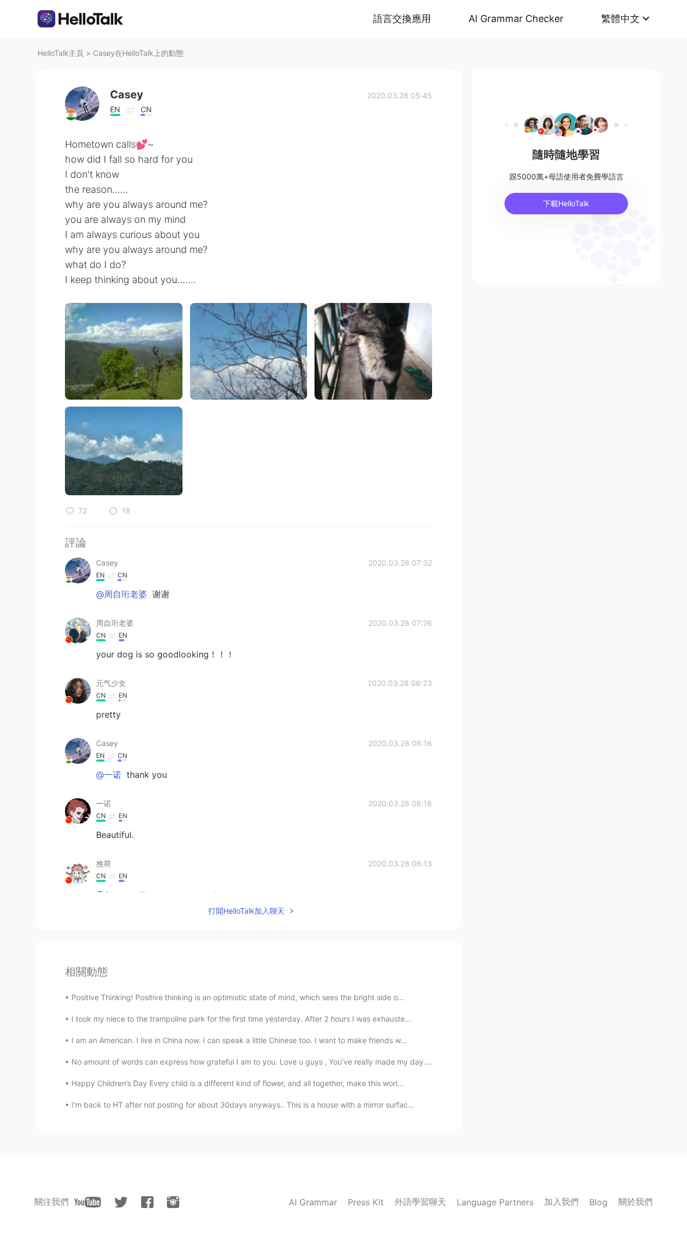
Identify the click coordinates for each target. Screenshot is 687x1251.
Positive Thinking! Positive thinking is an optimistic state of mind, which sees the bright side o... (237, 997)
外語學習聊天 (420, 1201)
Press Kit (366, 1202)
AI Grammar (313, 1202)
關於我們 (635, 1201)
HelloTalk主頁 (61, 52)
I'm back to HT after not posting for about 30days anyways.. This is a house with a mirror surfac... (242, 1104)
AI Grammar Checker (516, 18)
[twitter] (121, 1202)
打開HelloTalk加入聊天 (246, 910)
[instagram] (173, 1202)
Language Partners (495, 1202)
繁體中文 (620, 18)
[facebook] (147, 1202)
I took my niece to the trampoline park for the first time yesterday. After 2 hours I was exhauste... (241, 1018)
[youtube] (87, 1202)
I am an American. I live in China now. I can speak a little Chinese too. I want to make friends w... (239, 1040)
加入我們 (561, 1201)
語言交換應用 (402, 18)
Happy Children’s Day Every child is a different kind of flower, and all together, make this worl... (237, 1083)
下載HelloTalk (566, 203)
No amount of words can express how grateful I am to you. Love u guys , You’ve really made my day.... (251, 1061)
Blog (598, 1202)
